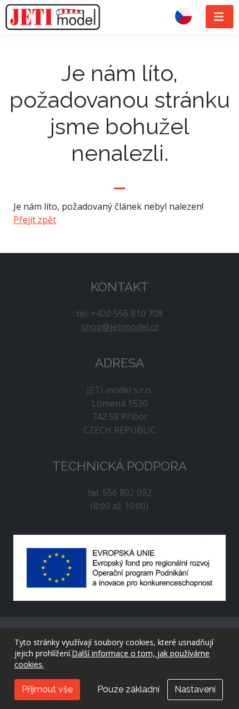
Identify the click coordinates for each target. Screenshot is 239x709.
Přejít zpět (34, 220)
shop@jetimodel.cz (119, 327)
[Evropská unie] (119, 567)
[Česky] (188, 16)
